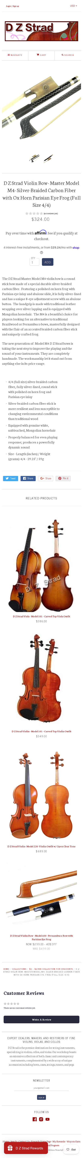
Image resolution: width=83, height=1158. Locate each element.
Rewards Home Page (41, 1141)
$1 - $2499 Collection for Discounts (51, 969)
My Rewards (58, 1141)
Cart (42, 55)
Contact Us (24, 1141)
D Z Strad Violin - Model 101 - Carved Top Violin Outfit (41, 731)
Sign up (16, 5)
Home (6, 969)
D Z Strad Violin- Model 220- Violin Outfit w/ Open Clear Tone (41, 846)
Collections (19, 969)
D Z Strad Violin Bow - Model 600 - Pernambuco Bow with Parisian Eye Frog (41, 937)
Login (8, 5)
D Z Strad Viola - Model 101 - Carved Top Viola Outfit (41, 616)
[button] (41, 214)
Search (13, 1141)
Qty (33, 258)
